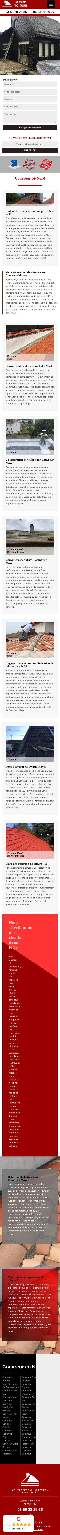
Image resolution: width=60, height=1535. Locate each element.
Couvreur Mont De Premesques (10, 1386)
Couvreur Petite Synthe (29, 1405)
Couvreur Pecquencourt (29, 1435)
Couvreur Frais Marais (10, 1415)
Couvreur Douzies (7, 1439)
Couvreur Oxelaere (26, 1449)
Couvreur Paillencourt (27, 1442)
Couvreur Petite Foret (29, 1412)
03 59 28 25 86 (16, 12)
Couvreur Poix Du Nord (29, 1379)
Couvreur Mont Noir (10, 1392)
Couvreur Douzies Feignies (7, 1423)
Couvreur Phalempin (27, 1392)
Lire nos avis (18, 1529)
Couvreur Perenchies (27, 1429)
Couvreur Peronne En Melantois (28, 1420)
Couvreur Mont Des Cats (10, 1399)
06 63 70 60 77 (44, 12)
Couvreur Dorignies (7, 1432)
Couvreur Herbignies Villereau (7, 1407)
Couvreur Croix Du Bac (10, 1445)
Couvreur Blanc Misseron (10, 1452)
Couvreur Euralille (7, 1379)
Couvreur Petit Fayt (29, 1399)
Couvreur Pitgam (26, 1386)
